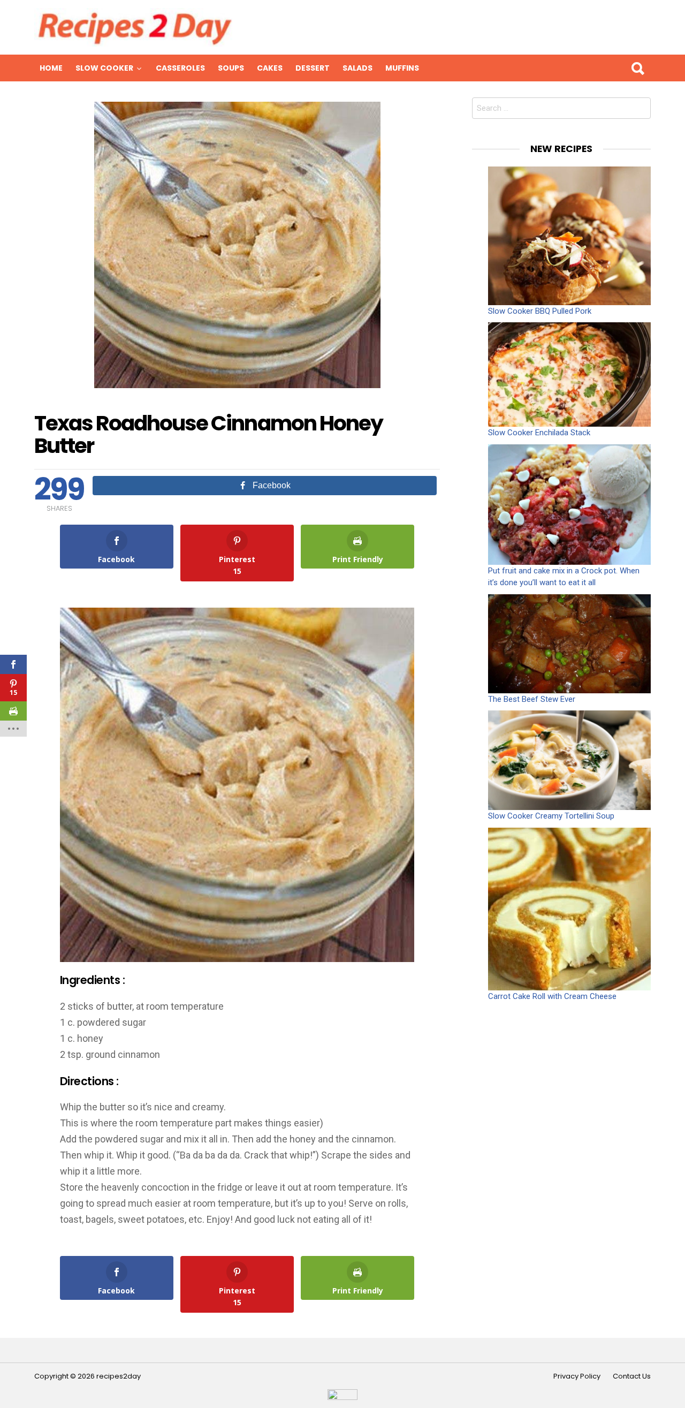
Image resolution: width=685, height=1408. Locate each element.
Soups (231, 68)
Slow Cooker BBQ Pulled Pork (539, 311)
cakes (270, 68)
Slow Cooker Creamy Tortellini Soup (551, 816)
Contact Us (632, 1376)
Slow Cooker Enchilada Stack (539, 432)
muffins (402, 68)
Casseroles (180, 68)
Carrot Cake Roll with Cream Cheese (552, 996)
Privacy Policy (576, 1376)
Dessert (312, 68)
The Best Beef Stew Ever (531, 699)
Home (51, 68)
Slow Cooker (104, 68)
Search (637, 68)
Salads (357, 68)
